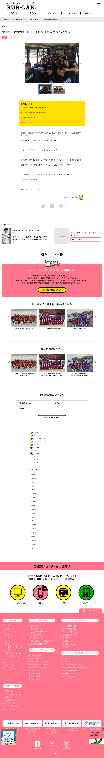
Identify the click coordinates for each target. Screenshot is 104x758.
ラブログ (66, 647)
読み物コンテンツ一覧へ (52, 417)
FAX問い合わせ (10, 697)
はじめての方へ (36, 626)
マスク (7, 635)
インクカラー (35, 673)
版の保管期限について (38, 644)
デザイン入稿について (38, 655)
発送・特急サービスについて (41, 641)
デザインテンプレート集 (39, 661)
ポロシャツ (37, 435)
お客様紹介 (67, 641)
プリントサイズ (36, 679)
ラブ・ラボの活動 (69, 677)
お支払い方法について (38, 632)
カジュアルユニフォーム (13, 656)
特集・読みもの (80, 620)
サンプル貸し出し (11, 709)
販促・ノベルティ (11, 665)
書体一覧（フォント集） (39, 667)
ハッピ (7, 659)
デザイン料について (37, 658)
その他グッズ (38, 453)
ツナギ (7, 650)
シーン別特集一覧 (69, 626)
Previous (23, 64)
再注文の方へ (35, 629)
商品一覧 (14, 13)
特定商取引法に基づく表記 (72, 664)
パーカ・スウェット (39, 438)
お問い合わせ (9, 691)
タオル (36, 450)
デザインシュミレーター (39, 664)
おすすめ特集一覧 (69, 629)
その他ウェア (38, 447)
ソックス (36, 459)
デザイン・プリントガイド (42, 650)
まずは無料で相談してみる (52, 290)
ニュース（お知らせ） (71, 632)
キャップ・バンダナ (12, 662)
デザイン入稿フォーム (13, 694)
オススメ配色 (35, 677)
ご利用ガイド (41, 620)
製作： (14, 375)
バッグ (36, 462)
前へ (47, 254)
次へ (57, 254)
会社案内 (66, 658)
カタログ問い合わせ (12, 706)
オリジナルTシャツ (13, 37)
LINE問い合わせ (10, 703)
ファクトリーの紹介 (70, 670)
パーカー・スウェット (13, 632)
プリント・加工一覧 (37, 670)
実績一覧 (66, 673)
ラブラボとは (80, 653)
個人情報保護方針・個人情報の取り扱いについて (81, 667)
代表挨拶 (66, 661)
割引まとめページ (36, 638)
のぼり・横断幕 (10, 668)
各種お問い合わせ (12, 686)
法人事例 (21, 408)
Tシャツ (36, 432)
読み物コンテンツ (69, 635)
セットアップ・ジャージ (41, 441)
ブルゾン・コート (39, 444)
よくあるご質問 (36, 635)
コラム (57, 403)
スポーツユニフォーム (13, 653)
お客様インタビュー (25, 403)
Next (81, 64)
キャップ (36, 456)
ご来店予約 (9, 700)
